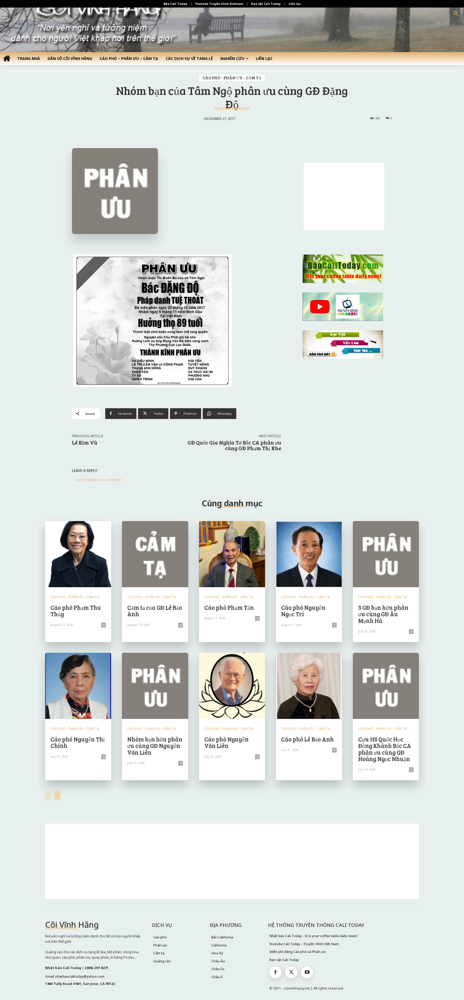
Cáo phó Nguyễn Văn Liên (226, 742)
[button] (456, 14)
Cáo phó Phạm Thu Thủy (75, 610)
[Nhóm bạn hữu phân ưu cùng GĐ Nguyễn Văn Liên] (155, 686)
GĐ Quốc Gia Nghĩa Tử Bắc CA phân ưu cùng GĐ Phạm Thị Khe (234, 445)
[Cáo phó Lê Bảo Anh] (309, 686)
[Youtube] (307, 972)
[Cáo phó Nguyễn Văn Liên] (232, 686)
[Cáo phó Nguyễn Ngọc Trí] (309, 554)
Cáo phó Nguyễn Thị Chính (77, 742)
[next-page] (57, 795)
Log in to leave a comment (98, 479)
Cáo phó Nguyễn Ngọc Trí (303, 610)
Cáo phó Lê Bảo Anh (307, 739)
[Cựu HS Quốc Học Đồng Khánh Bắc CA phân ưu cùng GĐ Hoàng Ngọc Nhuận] (386, 686)
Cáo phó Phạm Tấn (229, 607)
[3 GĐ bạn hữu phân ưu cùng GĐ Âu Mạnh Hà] (386, 554)
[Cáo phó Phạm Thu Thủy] (78, 554)
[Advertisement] (344, 196)
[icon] (7, 58)
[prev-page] (48, 795)
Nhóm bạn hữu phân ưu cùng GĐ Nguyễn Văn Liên (154, 745)
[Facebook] (275, 972)
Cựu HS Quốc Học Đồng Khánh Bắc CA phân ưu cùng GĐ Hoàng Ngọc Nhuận (384, 749)
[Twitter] (291, 972)
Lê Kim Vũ (84, 442)
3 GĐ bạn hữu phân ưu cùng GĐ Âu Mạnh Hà (383, 613)
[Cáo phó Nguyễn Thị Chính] (78, 686)
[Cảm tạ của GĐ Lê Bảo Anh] (155, 554)
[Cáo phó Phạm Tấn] (232, 554)
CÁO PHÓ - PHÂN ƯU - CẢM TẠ (232, 77)
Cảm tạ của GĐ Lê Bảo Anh (154, 610)
